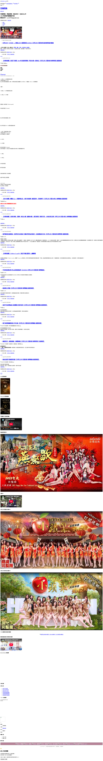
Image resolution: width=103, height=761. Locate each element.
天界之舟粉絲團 (6, 689)
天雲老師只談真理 (6, 695)
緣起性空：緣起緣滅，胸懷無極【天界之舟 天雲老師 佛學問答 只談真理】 (24, 341)
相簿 (3, 22)
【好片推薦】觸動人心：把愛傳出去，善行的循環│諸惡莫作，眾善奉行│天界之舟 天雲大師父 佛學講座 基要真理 (35, 198)
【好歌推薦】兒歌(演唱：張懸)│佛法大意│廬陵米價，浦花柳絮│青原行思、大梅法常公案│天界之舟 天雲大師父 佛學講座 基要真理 (40, 216)
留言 (10, 52)
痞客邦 (8, 52)
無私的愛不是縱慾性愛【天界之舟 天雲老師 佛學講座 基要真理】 (21, 359)
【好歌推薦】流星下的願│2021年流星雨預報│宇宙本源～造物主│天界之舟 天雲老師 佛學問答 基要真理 (32, 60)
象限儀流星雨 (3, 74)
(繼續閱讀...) (2, 50)
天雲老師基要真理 (6, 693)
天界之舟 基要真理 (10, 54)
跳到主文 (2, 11)
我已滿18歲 (2, 759)
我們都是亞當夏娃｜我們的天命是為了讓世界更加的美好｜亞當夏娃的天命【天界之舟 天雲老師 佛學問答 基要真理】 (36, 234)
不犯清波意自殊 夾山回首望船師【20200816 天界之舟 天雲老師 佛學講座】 (24, 270)
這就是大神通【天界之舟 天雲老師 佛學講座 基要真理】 (18, 288)
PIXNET (43, 746)
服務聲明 (61, 746)
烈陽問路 (3, 8)
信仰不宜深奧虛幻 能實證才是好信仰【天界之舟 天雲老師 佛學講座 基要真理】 (25, 305)
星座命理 (9, 20)
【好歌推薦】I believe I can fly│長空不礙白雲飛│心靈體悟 (19, 253)
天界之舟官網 (5, 688)
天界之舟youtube (6, 691)
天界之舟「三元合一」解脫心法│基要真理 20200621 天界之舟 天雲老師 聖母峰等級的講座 (28, 43)
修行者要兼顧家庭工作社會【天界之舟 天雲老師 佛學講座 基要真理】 (22, 323)
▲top (1, 56)
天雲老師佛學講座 (6, 692)
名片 (3, 25)
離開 (6, 759)
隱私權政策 (57, 746)
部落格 (4, 23)
